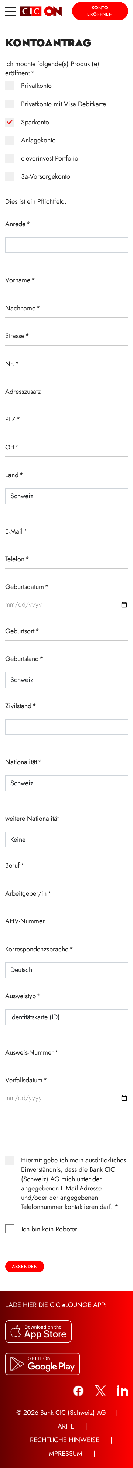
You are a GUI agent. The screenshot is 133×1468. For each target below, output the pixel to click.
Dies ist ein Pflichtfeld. (35, 201)
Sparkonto (35, 122)
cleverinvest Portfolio (49, 158)
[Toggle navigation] (10, 11)
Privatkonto (36, 85)
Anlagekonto (38, 140)
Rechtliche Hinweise (64, 1440)
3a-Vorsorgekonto (45, 176)
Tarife (64, 1426)
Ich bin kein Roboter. (50, 1229)
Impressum (64, 1453)
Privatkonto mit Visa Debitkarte (63, 104)
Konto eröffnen (100, 11)
